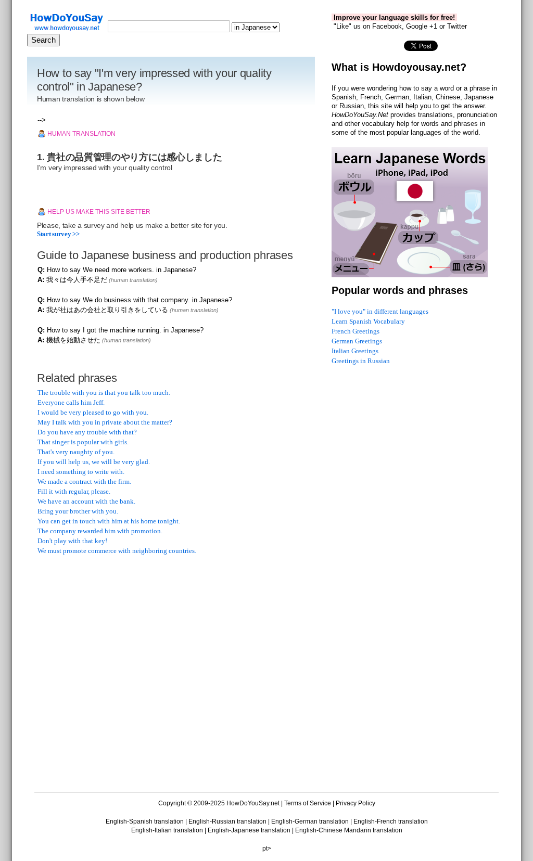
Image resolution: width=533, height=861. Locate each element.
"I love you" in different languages (380, 311)
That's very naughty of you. (76, 452)
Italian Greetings (355, 351)
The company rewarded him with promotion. (99, 531)
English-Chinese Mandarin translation (348, 830)
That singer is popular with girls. (83, 442)
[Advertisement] (115, 631)
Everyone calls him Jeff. (71, 402)
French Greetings (355, 331)
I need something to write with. (80, 472)
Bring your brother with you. (77, 511)
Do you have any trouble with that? (87, 432)
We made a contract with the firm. (84, 481)
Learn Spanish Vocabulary (368, 321)
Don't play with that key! (72, 541)
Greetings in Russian (361, 361)
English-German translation (310, 821)
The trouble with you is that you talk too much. (103, 392)
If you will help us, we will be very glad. (93, 462)
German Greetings (357, 341)
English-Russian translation (227, 821)
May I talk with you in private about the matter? (104, 422)
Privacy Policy (355, 803)
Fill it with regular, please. (73, 491)
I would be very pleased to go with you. (92, 412)
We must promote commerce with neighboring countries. (116, 551)
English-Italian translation (167, 830)
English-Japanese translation (249, 830)
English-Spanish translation (145, 821)
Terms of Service (307, 803)
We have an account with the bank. (86, 501)
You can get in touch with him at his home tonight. (108, 521)
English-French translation (390, 821)
